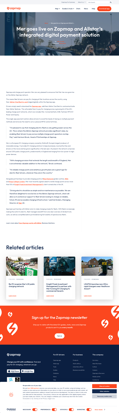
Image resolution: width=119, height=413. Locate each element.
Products (75, 360)
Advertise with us (78, 367)
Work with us (76, 363)
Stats (78, 9)
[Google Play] (27, 371)
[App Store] (13, 371)
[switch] (54, 409)
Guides (55, 370)
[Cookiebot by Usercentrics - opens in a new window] (11, 409)
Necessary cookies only (104, 396)
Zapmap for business (68, 2)
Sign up (59, 336)
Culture (94, 367)
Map (56, 9)
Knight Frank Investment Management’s (28, 184)
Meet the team (96, 363)
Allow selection (104, 391)
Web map (56, 363)
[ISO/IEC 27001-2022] (13, 381)
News (86, 9)
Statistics (56, 373)
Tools (54, 367)
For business (78, 355)
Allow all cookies (104, 386)
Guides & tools (67, 9)
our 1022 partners (33, 388)
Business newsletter (79, 370)
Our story (95, 360)
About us (81, 2)
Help (93, 9)
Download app (104, 9)
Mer (20, 203)
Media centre (96, 376)
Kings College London (17, 182)
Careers (94, 370)
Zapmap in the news (98, 373)
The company (97, 355)
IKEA (66, 179)
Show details (99, 409)
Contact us (95, 380)
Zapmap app (36, 106)
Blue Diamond (48, 179)
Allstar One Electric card (19, 102)
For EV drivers (58, 355)
